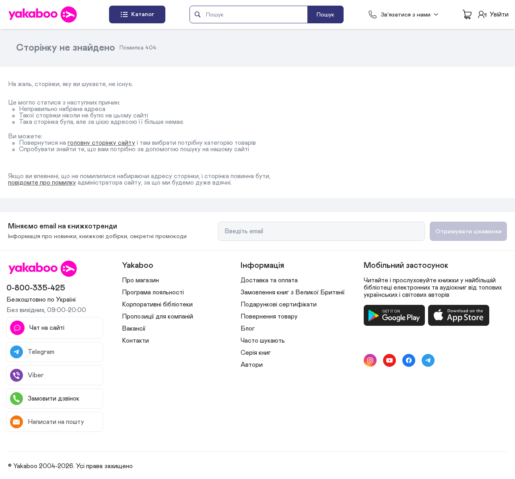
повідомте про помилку (42, 182)
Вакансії (134, 328)
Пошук (325, 15)
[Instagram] (370, 360)
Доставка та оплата (269, 280)
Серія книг (256, 352)
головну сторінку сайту (101, 143)
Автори (252, 365)
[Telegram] (428, 360)
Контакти (135, 340)
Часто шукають (263, 340)
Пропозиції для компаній (157, 316)
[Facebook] (408, 360)
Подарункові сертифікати (279, 304)
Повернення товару (269, 316)
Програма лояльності (153, 292)
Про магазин (140, 280)
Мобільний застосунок (406, 265)
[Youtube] (389, 360)
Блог (248, 328)
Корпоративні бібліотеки (157, 304)
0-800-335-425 (35, 288)
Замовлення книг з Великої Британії (293, 292)
